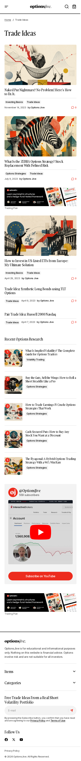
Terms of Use (57, 720)
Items (9, 671)
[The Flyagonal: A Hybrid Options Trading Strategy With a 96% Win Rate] (13, 466)
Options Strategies (16, 173)
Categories (13, 682)
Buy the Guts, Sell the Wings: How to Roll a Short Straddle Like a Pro (50, 379)
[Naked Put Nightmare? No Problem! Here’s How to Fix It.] (40, 65)
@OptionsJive (29, 490)
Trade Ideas (33, 102)
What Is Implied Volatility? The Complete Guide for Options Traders (50, 352)
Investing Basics (14, 102)
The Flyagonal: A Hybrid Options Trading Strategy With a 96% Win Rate (50, 460)
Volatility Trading (35, 359)
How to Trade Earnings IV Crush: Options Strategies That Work (50, 406)
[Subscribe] (72, 710)
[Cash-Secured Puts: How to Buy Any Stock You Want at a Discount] (13, 439)
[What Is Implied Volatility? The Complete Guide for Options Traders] (13, 358)
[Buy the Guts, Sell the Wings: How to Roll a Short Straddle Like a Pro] (13, 385)
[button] (6, 7)
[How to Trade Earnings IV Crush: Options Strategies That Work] (13, 412)
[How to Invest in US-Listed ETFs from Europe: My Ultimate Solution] (40, 235)
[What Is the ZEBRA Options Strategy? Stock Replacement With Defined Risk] (40, 136)
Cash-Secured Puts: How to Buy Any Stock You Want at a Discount (47, 433)
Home (8, 19)
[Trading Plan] (40, 197)
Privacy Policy (37, 720)
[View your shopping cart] (74, 7)
